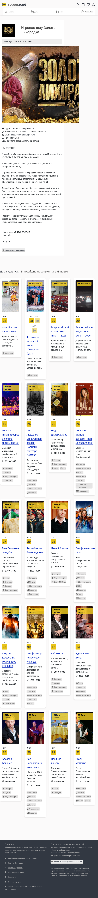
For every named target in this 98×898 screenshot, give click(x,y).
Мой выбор (88, 12)
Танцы (7, 699)
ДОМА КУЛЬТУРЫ (23, 41)
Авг (4, 316)
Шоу (64, 468)
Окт (53, 537)
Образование (83, 491)
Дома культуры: (10, 271)
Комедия (8, 586)
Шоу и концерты (11, 476)
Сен (4, 419)
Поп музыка (33, 594)
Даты (36, 12)
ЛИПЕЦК (7, 41)
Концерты (8, 468)
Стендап (57, 460)
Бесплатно (9, 353)
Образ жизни (10, 704)
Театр (7, 578)
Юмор (56, 468)
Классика (8, 480)
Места (11, 12)
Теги (61, 12)
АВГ (31, 316)
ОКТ (4, 642)
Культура (8, 582)
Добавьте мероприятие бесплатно (67, 862)
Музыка (8, 472)
